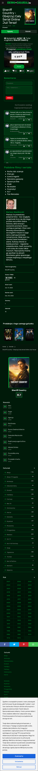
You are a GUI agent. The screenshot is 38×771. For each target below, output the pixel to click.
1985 (8, 631)
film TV (9, 503)
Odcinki (28, 31)
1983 (29, 631)
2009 (8, 602)
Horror (9, 512)
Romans (9, 534)
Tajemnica (10, 552)
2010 (29, 599)
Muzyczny (10, 526)
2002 (19, 609)
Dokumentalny (12, 486)
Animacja (10, 481)
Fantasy (9, 499)
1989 (29, 624)
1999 (19, 613)
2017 (19, 592)
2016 (29, 592)
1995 (29, 617)
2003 (8, 609)
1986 (29, 627)
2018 (8, 592)
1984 (19, 631)
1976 (8, 638)
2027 (8, 581)
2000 (8, 613)
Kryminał (10, 521)
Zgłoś (31, 71)
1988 (8, 627)
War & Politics (11, 561)
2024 (8, 585)
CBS (14, 26)
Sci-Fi (9, 539)
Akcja (8, 472)
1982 (8, 634)
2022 (30, 585)
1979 (29, 634)
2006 (8, 606)
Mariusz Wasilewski (15, 212)
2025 (29, 581)
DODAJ (9, 98)
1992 (29, 620)
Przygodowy (11, 530)
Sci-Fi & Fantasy (12, 543)
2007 (29, 602)
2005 (19, 606)
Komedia (10, 517)
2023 (19, 585)
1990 (19, 624)
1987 (19, 627)
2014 (19, 595)
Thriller (9, 557)
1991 (8, 624)
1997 (8, 617)
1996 (19, 617)
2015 (8, 595)
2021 (8, 588)
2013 (29, 595)
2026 (19, 581)
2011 (19, 599)
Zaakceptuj (19, 756)
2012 (8, 599)
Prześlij (19, 66)
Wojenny (9, 570)
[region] (19, 734)
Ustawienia (19, 761)
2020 (19, 588)
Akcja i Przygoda (12, 477)
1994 (8, 620)
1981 (19, 634)
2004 (30, 606)
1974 (19, 638)
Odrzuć (19, 767)
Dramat (5, 27)
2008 (19, 602)
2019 (29, 588)
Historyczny (11, 508)
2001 (29, 609)
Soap (8, 548)
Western (9, 565)
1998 (29, 613)
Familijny (10, 494)
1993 (19, 620)
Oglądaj (10, 31)
